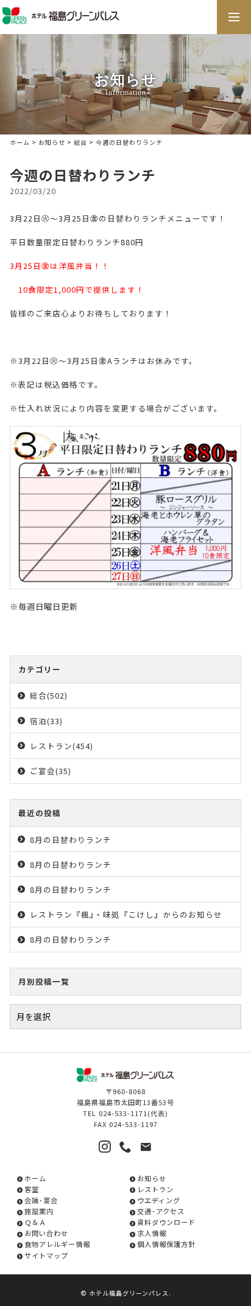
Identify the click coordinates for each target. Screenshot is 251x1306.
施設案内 (39, 1211)
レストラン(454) (61, 746)
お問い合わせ (46, 1233)
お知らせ (51, 142)
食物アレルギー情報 (57, 1244)
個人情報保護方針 (166, 1244)
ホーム (20, 142)
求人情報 (151, 1233)
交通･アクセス (161, 1211)
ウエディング (158, 1200)
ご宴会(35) (50, 771)
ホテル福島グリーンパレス (129, 1292)
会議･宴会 (41, 1200)
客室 (31, 1189)
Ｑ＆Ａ (35, 1222)
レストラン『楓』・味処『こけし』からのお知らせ (126, 914)
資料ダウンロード (166, 1222)
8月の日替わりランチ (70, 839)
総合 (80, 142)
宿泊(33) (46, 721)
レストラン (155, 1189)
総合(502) (49, 695)
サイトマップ (46, 1255)
